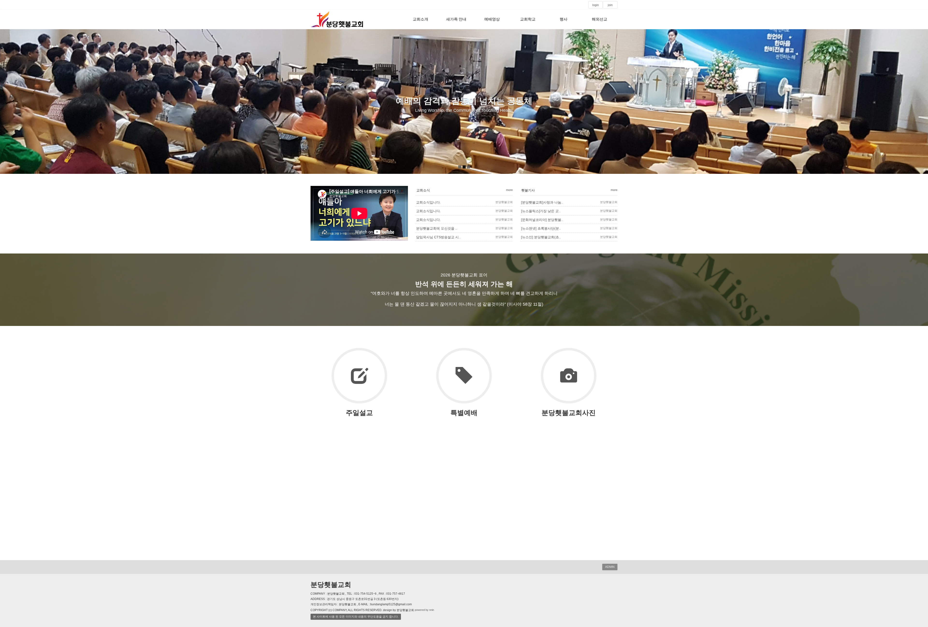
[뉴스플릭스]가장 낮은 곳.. (541, 211)
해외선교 (599, 19)
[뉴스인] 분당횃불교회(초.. (541, 237)
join (610, 5)
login (595, 5)
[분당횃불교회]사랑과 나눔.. (542, 202)
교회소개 (420, 19)
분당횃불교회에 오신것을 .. (436, 228)
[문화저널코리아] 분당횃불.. (542, 220)
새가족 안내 (456, 19)
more (509, 190)
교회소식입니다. (428, 202)
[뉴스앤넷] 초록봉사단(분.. (541, 228)
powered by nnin (424, 609)
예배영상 (492, 19)
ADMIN (610, 567)
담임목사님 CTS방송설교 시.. (438, 237)
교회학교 (528, 19)
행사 (563, 19)
